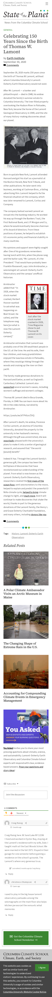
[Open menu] (47, 3)
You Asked (8, 748)
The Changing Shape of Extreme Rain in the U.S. (20, 645)
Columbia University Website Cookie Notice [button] (24, 992)
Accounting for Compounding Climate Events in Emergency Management (24, 697)
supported (8, 387)
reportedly (8, 440)
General (8, 30)
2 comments (12, 65)
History (15, 533)
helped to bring (30, 492)
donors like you (38, 514)
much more (29, 495)
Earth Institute (16, 58)
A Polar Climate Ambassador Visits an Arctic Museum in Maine (23, 593)
